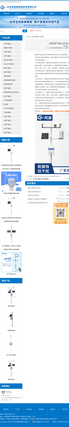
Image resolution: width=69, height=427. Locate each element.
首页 (33, 36)
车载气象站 (7, 52)
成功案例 (41, 13)
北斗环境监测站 (9, 108)
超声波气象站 (8, 60)
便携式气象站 (8, 48)
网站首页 (7, 13)
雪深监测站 (7, 76)
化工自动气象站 (9, 64)
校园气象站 (7, 72)
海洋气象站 (7, 96)
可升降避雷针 (8, 100)
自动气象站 (39, 30)
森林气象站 (7, 68)
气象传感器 (7, 112)
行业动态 (41, 36)
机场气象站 (7, 88)
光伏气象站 (7, 128)
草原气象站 (7, 120)
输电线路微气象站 (9, 80)
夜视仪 (6, 104)
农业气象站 (7, 116)
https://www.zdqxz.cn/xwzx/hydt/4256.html (46, 176)
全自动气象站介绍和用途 (41, 179)
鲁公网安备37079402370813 (42, 422)
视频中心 (52, 13)
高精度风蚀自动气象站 (11, 92)
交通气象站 (7, 124)
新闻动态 (29, 13)
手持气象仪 (7, 44)
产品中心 (17, 13)
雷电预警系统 (8, 84)
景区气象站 (7, 132)
